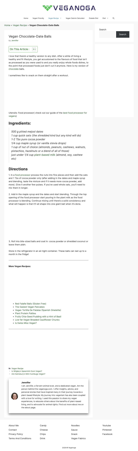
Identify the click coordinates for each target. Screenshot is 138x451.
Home (26, 18)
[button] (113, 18)
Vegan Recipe (53, 18)
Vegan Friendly (38, 18)
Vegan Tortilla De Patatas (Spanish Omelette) (38, 310)
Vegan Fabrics (78, 438)
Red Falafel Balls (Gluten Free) (30, 303)
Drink (42, 438)
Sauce (74, 430)
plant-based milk (44, 154)
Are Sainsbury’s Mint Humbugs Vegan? (28, 374)
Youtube (106, 425)
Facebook (107, 434)
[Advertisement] (48, 95)
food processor (22, 175)
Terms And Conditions (20, 438)
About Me (14, 425)
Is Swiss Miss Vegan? (26, 323)
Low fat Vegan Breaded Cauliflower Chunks (37, 320)
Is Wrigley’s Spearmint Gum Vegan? (27, 371)
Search (102, 29)
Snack (74, 434)
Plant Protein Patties (25, 313)
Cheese (44, 430)
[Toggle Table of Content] (33, 49)
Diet (104, 18)
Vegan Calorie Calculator (75, 18)
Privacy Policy (16, 434)
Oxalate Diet (93, 18)
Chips (43, 434)
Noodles (75, 425)
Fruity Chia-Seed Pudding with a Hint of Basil (38, 316)
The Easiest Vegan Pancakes (30, 307)
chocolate (14, 69)
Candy (43, 425)
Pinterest (107, 430)
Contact (13, 430)
